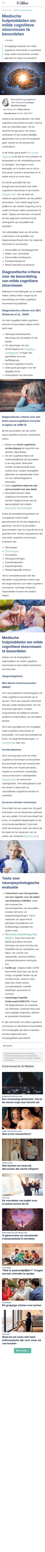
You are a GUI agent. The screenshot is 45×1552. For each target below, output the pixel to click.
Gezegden (6, 1268)
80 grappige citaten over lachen (21, 1305)
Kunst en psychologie (12, 1131)
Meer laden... (22, 1350)
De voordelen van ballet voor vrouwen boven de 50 (19, 1202)
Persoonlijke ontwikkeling (14, 1233)
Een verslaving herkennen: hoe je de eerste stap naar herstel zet (22, 1101)
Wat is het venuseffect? (16, 1133)
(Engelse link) (9, 194)
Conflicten (7, 1163)
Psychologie (7, 10)
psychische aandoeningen (18, 508)
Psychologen (11, 551)
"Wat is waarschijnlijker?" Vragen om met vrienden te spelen (22, 1272)
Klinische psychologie (23, 10)
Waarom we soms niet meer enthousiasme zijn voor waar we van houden (21, 1340)
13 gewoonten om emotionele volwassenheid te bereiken (20, 1237)
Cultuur (5, 1198)
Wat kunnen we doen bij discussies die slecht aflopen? (20, 1167)
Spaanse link (31, 836)
